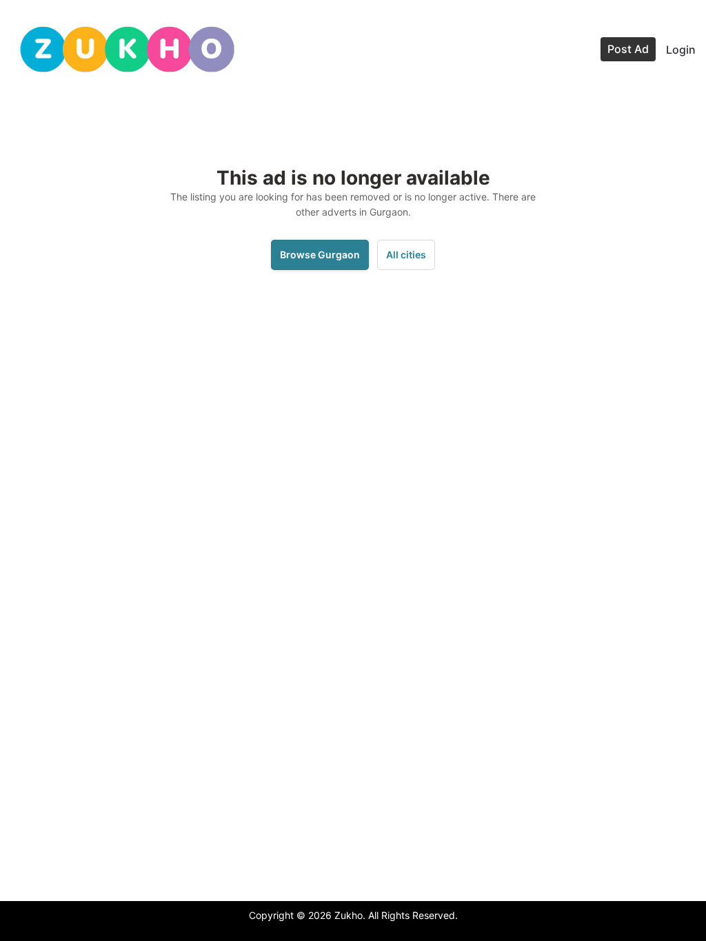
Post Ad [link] (628, 49)
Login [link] (681, 49)
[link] (127, 49)
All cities (406, 254)
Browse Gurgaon (320, 254)
